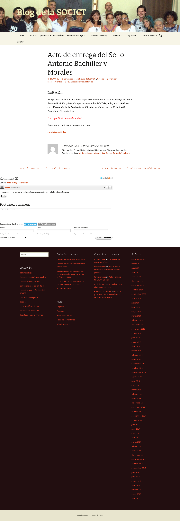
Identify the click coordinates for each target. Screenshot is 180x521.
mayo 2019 (135, 342)
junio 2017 (135, 429)
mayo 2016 (135, 481)
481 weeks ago (15, 187)
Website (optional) (81, 227)
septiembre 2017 (138, 416)
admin (7, 187)
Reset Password (149, 35)
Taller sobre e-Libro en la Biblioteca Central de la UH (132, 168)
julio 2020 (135, 303)
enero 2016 (136, 494)
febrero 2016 (136, 489)
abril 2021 (135, 272)
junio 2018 (135, 381)
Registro (60, 306)
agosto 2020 (136, 298)
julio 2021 (135, 268)
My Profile (132, 35)
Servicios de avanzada (29, 310)
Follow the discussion (109, 178)
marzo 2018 (136, 389)
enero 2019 (136, 359)
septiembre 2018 (138, 372)
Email (39, 227)
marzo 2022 (136, 263)
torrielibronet (100, 259)
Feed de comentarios (66, 319)
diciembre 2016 (137, 455)
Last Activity (23, 183)
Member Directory (99, 35)
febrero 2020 (136, 320)
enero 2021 (136, 276)
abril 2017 (135, 437)
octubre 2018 (137, 368)
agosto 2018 (136, 376)
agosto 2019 (136, 333)
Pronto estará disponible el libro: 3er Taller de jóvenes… (107, 269)
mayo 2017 (135, 433)
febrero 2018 (136, 394)
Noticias (100, 79)
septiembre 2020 (138, 294)
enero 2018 (136, 398)
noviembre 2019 (138, 329)
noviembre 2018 (138, 363)
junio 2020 (135, 307)
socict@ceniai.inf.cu (57, 132)
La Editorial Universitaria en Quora (71, 259)
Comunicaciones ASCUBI (30, 281)
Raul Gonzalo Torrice (102, 291)
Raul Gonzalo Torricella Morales (80, 81)
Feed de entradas (64, 315)
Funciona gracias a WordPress (90, 515)
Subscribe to (5, 237)
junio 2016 (135, 476)
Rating (14, 183)
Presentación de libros (29, 306)
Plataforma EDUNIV (64, 288)
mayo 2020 (135, 311)
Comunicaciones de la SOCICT (32, 286)
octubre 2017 (137, 411)
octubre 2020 (137, 289)
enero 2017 (136, 450)
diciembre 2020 (137, 281)
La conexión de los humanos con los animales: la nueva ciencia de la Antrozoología (70, 274)
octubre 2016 (137, 463)
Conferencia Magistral (29, 297)
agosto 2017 (136, 420)
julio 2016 (135, 472)
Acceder (20, 35)
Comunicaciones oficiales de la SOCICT (80, 79)
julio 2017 (135, 424)
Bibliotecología (26, 273)
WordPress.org (63, 324)
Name (2, 227)
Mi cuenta (117, 35)
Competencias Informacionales (33, 277)
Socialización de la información (33, 315)
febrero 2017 (136, 446)
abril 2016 (135, 485)
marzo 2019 (136, 350)
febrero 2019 (136, 355)
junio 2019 (135, 337)
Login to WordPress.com (47, 224)
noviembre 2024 (138, 259)
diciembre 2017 (137, 403)
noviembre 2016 (138, 459)
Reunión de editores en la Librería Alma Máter (44, 168)
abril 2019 (135, 346)
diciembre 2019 (137, 324)
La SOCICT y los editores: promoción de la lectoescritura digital (57, 35)
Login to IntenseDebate (30, 224)
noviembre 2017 (138, 407)
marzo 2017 (136, 442)
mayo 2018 (135, 385)
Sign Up (20, 41)
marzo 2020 (136, 316)
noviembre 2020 (138, 285)
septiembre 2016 (138, 468)
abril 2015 (135, 498)
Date (9, 183)
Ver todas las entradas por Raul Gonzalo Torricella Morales (104, 153)
